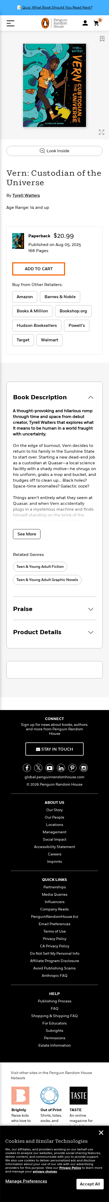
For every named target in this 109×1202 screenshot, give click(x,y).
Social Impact (54, 839)
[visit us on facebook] (27, 768)
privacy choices (45, 1171)
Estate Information (54, 1045)
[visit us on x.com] (38, 768)
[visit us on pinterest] (72, 768)
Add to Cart (39, 269)
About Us (54, 802)
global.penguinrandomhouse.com (54, 777)
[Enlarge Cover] (101, 132)
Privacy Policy (54, 938)
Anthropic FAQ (54, 975)
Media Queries (54, 894)
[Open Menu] (10, 23)
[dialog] (54, 1164)
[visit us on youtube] (50, 768)
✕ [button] (101, 1133)
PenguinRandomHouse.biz (54, 916)
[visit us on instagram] (84, 768)
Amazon (25, 297)
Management (54, 832)
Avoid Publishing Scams (54, 968)
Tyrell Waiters (26, 195)
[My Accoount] (85, 23)
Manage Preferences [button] (26, 1181)
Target (23, 340)
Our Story (54, 809)
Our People (54, 817)
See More (26, 534)
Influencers (55, 901)
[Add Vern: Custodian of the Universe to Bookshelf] (102, 39)
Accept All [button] (90, 1184)
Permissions (54, 1038)
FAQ (54, 1008)
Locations (54, 824)
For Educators (54, 1023)
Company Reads (54, 909)
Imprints (54, 861)
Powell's (77, 325)
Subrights (54, 1030)
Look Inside (57, 151)
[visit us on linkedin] (61, 768)
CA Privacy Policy (54, 946)
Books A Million (32, 311)
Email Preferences (54, 924)
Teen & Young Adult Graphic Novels (47, 579)
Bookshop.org (73, 311)
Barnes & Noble (60, 297)
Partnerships (54, 887)
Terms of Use (54, 931)
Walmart (49, 340)
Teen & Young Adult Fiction (40, 566)
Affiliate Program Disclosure (54, 960)
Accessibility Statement (54, 846)
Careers (54, 854)
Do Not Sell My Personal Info (54, 953)
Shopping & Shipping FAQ (54, 1015)
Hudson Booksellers (37, 325)
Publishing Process (54, 1001)
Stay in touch (56, 749)
